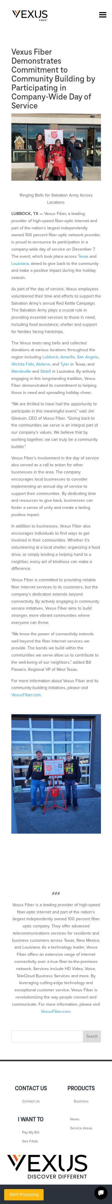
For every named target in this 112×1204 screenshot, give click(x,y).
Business (81, 1101)
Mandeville (21, 371)
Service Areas (81, 1128)
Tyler (64, 364)
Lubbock (50, 357)
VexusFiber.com (26, 694)
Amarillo (67, 357)
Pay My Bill (30, 1132)
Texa (82, 256)
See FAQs (30, 1141)
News (74, 1119)
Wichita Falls (22, 364)
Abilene (43, 364)
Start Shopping (24, 1194)
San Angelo (87, 357)
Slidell (45, 371)
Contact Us (31, 1101)
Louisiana (20, 263)
